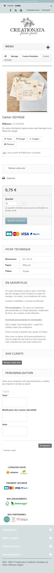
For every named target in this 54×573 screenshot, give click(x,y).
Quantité (9, 199)
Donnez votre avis (16, 168)
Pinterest (10, 144)
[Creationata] (27, 26)
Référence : (7, 124)
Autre (4, 424)
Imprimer (11, 178)
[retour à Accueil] (5, 56)
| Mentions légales (16, 565)
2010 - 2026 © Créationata (14, 562)
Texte (5, 395)
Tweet (9, 139)
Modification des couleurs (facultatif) (19, 410)
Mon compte (10, 538)
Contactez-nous (33, 10)
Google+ (35, 139)
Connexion (46, 10)
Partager (21, 139)
